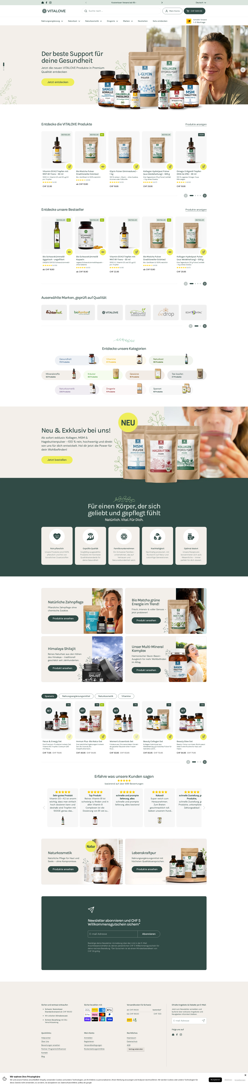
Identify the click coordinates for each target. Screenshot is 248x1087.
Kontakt (44, 1052)
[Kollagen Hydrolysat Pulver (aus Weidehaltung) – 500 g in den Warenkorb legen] (170, 166)
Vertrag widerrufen (136, 1049)
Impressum (131, 1038)
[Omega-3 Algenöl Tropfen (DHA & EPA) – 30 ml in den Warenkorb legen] (203, 166)
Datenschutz (132, 1041)
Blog (43, 1056)
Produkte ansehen (63, 618)
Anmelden (88, 1038)
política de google (85, 1082)
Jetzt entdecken (57, 82)
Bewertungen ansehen (50, 1045)
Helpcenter (46, 1038)
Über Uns (45, 1041)
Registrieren (89, 1041)
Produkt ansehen (146, 620)
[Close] (245, 1075)
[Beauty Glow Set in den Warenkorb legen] (203, 737)
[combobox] (121, 11)
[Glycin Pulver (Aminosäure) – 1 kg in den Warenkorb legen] (136, 166)
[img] (124, 780)
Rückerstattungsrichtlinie (94, 1049)
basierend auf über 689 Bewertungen (124, 783)
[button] (194, 11)
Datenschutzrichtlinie (69, 1082)
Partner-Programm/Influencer (53, 1049)
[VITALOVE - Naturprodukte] (53, 11)
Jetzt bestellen (57, 460)
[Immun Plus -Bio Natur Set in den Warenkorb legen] (103, 737)
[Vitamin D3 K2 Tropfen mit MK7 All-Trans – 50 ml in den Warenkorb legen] (69, 166)
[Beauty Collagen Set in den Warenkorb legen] (170, 737)
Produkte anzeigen (196, 124)
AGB (128, 1045)
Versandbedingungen (93, 1045)
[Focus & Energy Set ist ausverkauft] (69, 737)
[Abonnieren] (203, 1021)
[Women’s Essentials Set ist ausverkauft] (136, 737)
